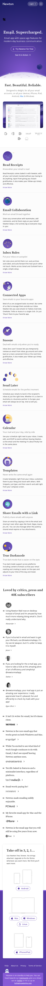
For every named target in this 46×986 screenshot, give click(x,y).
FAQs (7, 966)
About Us (14, 966)
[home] (8, 4)
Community (23, 978)
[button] (41, 4)
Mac (22, 96)
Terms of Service (35, 966)
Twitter (20, 980)
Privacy (23, 966)
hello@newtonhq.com (23, 983)
